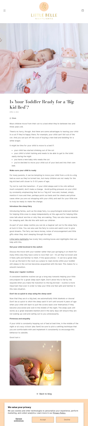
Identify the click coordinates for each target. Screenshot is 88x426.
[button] (4, 10)
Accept (43, 420)
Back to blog (45, 394)
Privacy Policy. (59, 413)
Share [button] (14, 118)
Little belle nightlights (19, 239)
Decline (67, 420)
